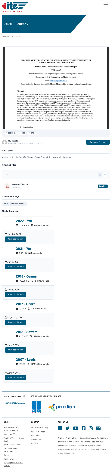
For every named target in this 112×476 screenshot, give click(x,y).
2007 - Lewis (26, 360)
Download (102, 186)
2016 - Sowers (27, 332)
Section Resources (12, 445)
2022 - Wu (24, 221)
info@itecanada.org (39, 428)
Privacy (7, 455)
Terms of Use (9, 459)
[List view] (105, 174)
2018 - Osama (26, 276)
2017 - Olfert (25, 304)
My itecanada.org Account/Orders (11, 429)
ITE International (13, 396)
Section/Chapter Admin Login (14, 439)
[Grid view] (100, 174)
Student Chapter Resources (11, 450)
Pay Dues (8, 434)
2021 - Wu (23, 249)
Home (4, 36)
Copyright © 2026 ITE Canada (13, 464)
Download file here (98, 142)
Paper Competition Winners (14, 203)
